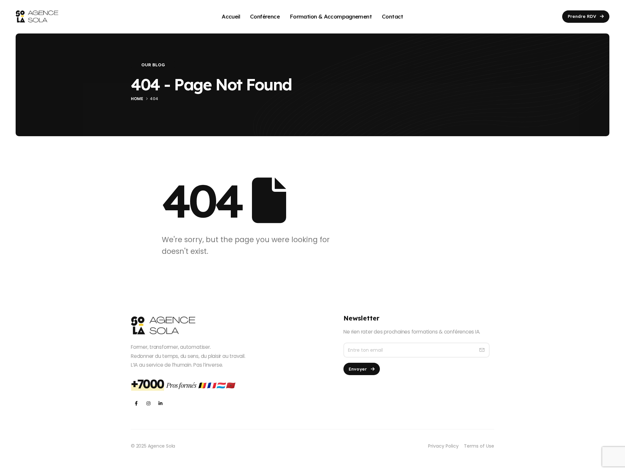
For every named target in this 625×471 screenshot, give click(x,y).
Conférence (265, 16)
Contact (392, 16)
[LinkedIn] (160, 403)
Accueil (231, 16)
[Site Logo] (37, 16)
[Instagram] (148, 403)
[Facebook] (136, 403)
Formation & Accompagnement (331, 16)
